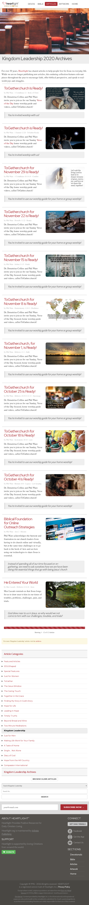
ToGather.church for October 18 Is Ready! (19, 433)
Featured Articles (12, 661)
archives (38, 641)
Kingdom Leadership (14, 731)
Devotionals (76, 854)
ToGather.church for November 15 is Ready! (21, 257)
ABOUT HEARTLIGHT (15, 818)
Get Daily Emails (77, 824)
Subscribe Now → (74, 807)
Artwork (64, 4)
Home (73, 873)
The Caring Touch (12, 691)
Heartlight (23, 70)
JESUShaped (10, 666)
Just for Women (11, 676)
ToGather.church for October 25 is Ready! (19, 389)
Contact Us (78, 842)
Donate (8, 852)
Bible (40, 4)
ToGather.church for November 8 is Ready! (20, 301)
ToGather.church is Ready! (23, 127)
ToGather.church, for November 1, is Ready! (20, 345)
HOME (75, 4)
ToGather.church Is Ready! (23, 88)
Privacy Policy (64, 887)
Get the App (78, 837)
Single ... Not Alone (12, 750)
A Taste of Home (11, 746)
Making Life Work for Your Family (19, 741)
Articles (51, 4)
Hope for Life (10, 706)
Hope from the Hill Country (16, 760)
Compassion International (16, 765)
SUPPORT (8, 839)
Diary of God (9, 755)
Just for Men (10, 736)
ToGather (8, 681)
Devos (31, 4)
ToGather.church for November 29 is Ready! (21, 169)
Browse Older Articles (44, 779)
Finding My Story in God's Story (18, 701)
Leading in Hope (11, 711)
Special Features (11, 671)
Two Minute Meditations (15, 726)
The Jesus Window (12, 686)
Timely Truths (10, 716)
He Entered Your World (21, 582)
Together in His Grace (14, 696)
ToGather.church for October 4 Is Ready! (19, 477)
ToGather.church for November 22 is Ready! (21, 213)
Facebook (77, 831)
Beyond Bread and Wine (15, 721)
